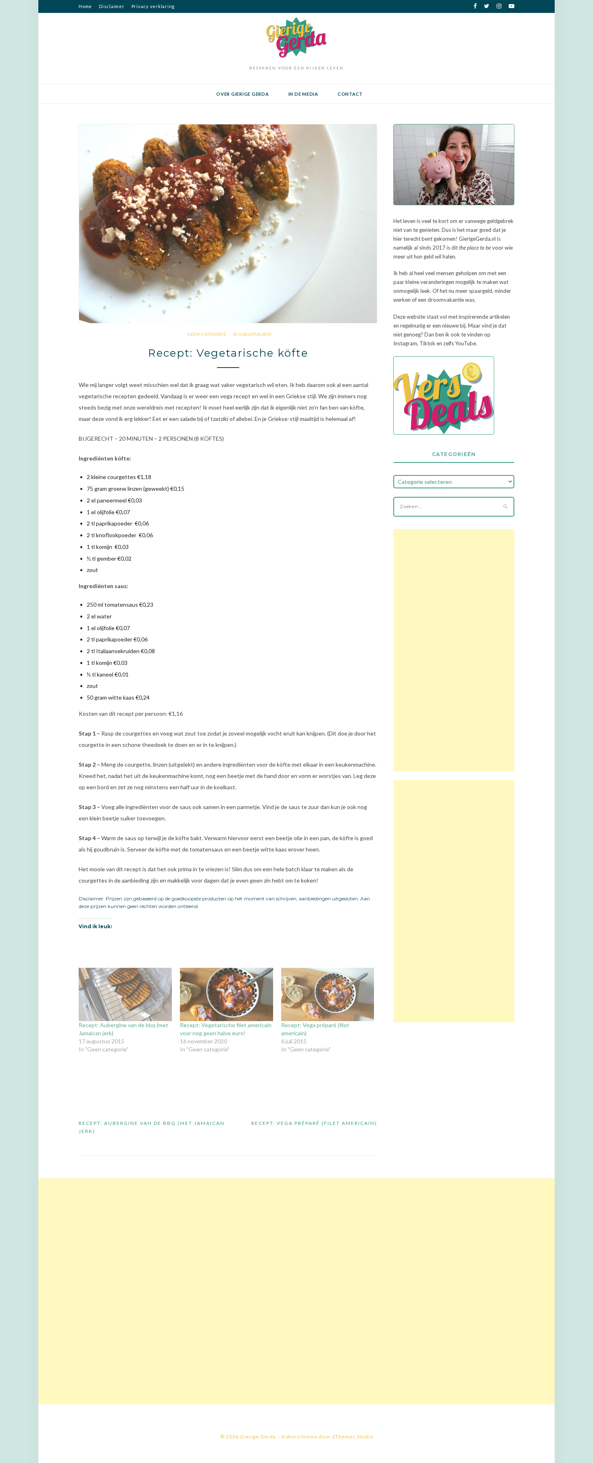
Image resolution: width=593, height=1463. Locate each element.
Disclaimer (112, 6)
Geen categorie (207, 334)
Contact (350, 94)
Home (85, 6)
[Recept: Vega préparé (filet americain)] (327, 994)
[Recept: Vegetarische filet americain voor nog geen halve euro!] (226, 994)
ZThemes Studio (352, 1437)
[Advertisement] (453, 650)
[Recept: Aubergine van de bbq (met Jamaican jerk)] (125, 994)
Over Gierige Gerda (242, 94)
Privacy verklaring (153, 6)
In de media (303, 94)
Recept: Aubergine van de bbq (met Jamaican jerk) (152, 1127)
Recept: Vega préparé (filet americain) (314, 1123)
